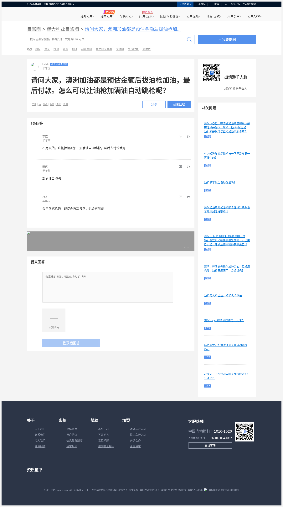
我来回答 (179, 104)
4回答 (208, 278)
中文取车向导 (104, 49)
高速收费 (133, 49)
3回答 (208, 219)
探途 (56, 49)
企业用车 (135, 446)
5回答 (208, 136)
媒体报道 (40, 446)
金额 (52, 104)
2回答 (208, 190)
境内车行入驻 (138, 434)
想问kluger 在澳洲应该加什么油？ (224, 320)
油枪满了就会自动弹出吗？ (220, 182)
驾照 (65, 49)
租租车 (32, 14)
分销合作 (135, 440)
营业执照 (133, 490)
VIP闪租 (125, 16)
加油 (74, 49)
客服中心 (103, 429)
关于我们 (40, 429)
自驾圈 (34, 29)
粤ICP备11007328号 (150, 490)
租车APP (253, 16)
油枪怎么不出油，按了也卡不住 (223, 295)
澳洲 (65, 104)
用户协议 (71, 434)
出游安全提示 (106, 446)
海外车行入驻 (138, 429)
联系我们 (40, 434)
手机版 (201, 4)
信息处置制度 (74, 440)
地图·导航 (213, 16)
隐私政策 (71, 429)
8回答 (208, 165)
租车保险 (192, 16)
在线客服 (210, 445)
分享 (154, 104)
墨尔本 (146, 49)
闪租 (37, 49)
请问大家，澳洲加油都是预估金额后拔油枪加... (133, 29)
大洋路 (120, 49)
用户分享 (233, 16)
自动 (58, 104)
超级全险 (86, 49)
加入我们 (40, 440)
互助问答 (103, 434)
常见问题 (103, 440)
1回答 (208, 328)
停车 (47, 49)
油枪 (45, 104)
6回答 (208, 386)
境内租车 (106, 16)
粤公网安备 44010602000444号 (224, 490)
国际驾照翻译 (169, 16)
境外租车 (86, 16)
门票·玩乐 (145, 16)
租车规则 (71, 446)
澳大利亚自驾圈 (63, 29)
